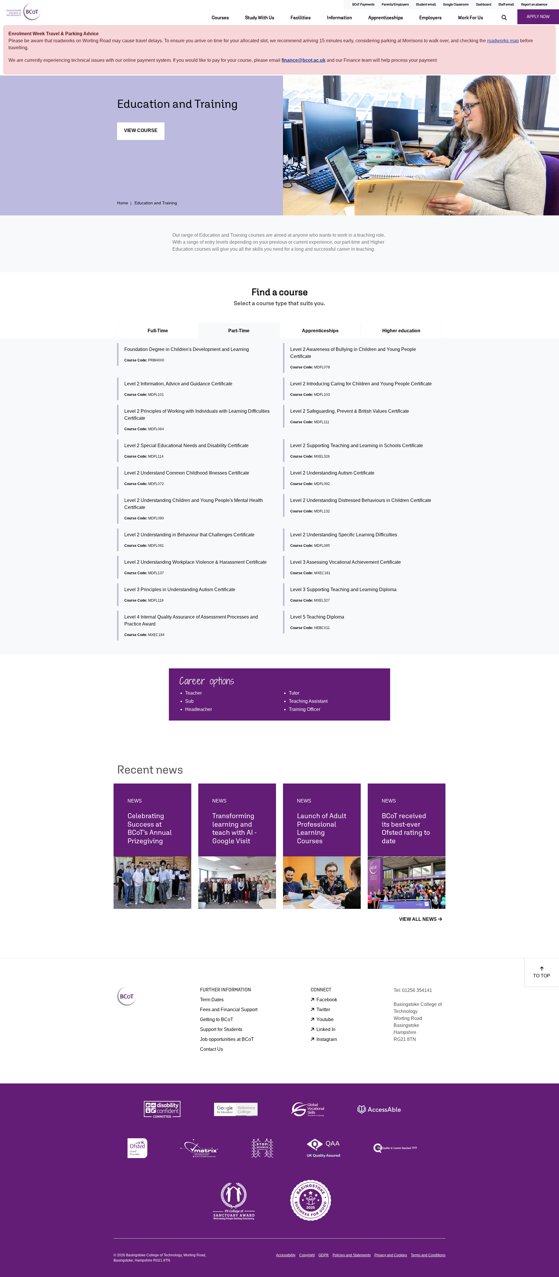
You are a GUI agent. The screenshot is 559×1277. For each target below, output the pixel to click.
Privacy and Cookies (390, 1255)
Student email (426, 4)
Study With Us (259, 17)
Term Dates (212, 999)
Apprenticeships (385, 17)
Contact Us (211, 1049)
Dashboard (483, 4)
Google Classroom (456, 4)
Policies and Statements (351, 1255)
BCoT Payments (363, 4)
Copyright (307, 1255)
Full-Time (158, 330)
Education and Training (156, 203)
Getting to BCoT (216, 1019)
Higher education (401, 330)
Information (339, 17)
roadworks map (503, 40)
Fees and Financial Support (228, 1009)
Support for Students (221, 1029)
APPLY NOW (538, 16)
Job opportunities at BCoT (227, 1039)
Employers (430, 17)
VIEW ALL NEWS (418, 919)
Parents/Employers (395, 4)
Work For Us (470, 17)
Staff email (506, 4)
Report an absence (534, 4)
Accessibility (286, 1255)
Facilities (301, 17)
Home (122, 203)
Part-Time (239, 330)
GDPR (324, 1255)
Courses (220, 17)
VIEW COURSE (141, 130)
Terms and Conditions (428, 1255)
